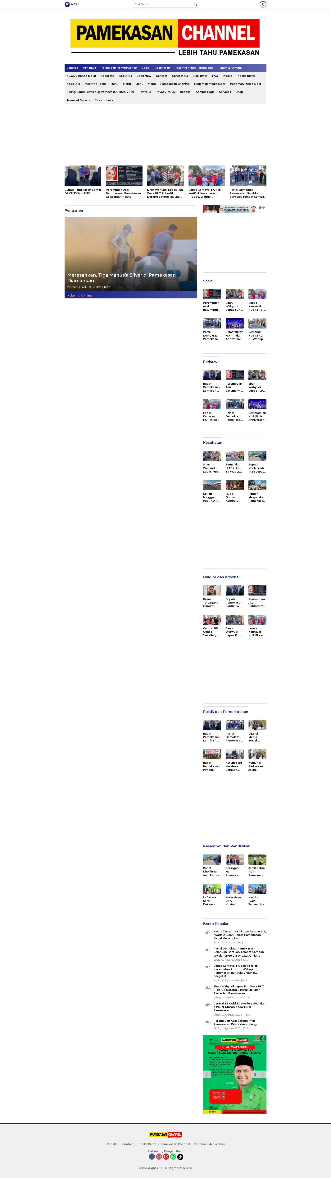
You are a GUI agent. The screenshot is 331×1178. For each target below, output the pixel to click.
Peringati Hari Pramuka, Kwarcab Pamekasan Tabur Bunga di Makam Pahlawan (234, 872)
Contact (161, 76)
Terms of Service (78, 100)
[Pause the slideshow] (255, 1074)
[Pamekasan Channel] (165, 38)
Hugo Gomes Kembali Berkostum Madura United (233, 497)
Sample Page (205, 92)
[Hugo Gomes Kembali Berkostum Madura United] (235, 485)
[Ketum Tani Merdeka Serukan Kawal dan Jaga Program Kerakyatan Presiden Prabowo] (235, 754)
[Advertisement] (165, 135)
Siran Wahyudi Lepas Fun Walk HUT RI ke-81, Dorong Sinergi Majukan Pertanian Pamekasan (165, 193)
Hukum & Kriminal (230, 68)
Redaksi (185, 92)
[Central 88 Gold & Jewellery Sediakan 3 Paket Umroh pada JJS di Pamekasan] (212, 620)
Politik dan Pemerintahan (119, 68)
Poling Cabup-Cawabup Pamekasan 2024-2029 (100, 92)
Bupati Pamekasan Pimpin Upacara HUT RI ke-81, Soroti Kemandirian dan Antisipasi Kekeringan (211, 766)
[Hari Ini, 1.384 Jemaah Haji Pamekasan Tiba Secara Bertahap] (257, 889)
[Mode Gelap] (263, 4)
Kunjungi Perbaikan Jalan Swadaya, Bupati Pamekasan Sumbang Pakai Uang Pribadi (256, 766)
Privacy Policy (165, 92)
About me (107, 76)
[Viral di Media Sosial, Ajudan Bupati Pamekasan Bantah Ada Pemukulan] (257, 725)
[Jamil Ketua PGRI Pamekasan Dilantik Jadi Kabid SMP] (257, 859)
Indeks (227, 76)
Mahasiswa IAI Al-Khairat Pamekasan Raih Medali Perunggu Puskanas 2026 (234, 901)
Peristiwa (89, 68)
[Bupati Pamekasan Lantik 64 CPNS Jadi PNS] (83, 175)
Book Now (144, 76)
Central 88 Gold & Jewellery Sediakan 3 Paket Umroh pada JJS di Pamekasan (212, 632)
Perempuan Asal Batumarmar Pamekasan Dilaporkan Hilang (123, 193)
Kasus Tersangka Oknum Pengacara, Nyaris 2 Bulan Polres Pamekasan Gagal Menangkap (212, 602)
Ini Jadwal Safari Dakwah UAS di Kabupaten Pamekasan (211, 901)
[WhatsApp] (173, 1156)
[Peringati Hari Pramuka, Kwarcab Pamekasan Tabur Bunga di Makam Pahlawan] (235, 859)
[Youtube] (166, 1156)
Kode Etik (73, 84)
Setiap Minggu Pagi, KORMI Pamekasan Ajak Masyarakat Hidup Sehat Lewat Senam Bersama (211, 497)
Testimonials (104, 100)
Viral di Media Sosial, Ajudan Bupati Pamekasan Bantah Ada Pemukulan (256, 737)
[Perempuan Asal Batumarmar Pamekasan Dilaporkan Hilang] (124, 175)
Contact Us (180, 76)
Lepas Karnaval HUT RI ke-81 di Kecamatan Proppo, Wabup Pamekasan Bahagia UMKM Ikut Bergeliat (204, 193)
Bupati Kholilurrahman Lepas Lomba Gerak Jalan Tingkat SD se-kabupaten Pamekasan (256, 468)
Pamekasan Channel (175, 84)
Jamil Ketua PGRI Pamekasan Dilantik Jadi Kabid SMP (257, 872)
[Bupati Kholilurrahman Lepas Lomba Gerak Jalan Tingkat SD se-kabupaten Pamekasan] (257, 456)
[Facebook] (152, 1156)
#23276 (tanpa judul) (81, 76)
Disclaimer (200, 76)
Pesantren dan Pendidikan (194, 68)
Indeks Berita (246, 76)
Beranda (72, 68)
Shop (239, 92)
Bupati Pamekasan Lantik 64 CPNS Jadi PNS (83, 191)
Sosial (146, 68)
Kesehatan (162, 68)
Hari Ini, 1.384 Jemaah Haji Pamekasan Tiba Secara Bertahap (257, 901)
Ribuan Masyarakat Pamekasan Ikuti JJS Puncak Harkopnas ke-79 (256, 497)
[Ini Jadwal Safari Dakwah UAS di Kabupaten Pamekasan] (212, 889)
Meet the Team (95, 84)
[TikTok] (180, 1157)
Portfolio (144, 92)
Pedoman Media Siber (209, 84)
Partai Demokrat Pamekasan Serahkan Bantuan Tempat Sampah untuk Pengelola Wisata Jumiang (248, 193)
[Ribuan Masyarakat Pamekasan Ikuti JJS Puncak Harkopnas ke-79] (257, 485)
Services (225, 92)
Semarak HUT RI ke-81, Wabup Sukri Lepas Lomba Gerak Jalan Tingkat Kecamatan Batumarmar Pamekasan (257, 335)
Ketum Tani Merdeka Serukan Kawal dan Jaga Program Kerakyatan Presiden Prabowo (234, 766)
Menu (114, 84)
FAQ (215, 76)
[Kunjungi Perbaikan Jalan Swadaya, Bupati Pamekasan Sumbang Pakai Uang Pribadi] (257, 754)
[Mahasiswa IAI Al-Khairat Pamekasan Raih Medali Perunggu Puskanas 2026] (235, 889)
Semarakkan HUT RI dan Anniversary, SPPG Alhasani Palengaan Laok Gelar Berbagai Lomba (234, 335)
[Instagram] (159, 1156)
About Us (125, 76)
